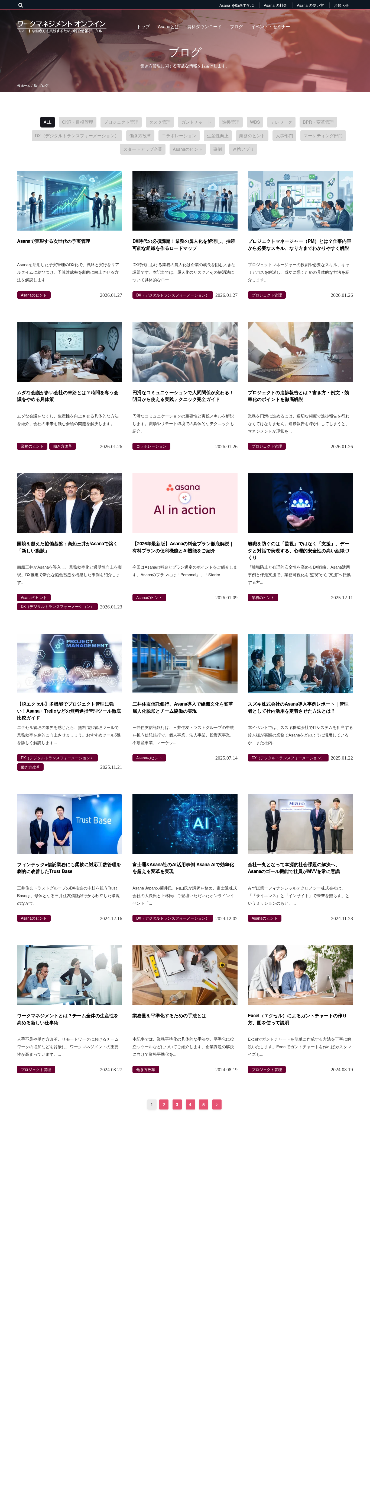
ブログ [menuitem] (236, 26)
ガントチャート (196, 122)
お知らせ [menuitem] (341, 5)
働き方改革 (140, 135)
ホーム (25, 85)
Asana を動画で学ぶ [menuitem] (236, 5)
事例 (217, 149)
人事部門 (284, 135)
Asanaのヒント (188, 149)
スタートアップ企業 (142, 149)
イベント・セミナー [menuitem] (270, 26)
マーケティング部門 (323, 135)
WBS (255, 122)
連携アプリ (243, 149)
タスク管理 (160, 122)
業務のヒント (252, 135)
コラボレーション (179, 135)
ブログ (43, 85)
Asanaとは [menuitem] (168, 26)
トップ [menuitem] (143, 26)
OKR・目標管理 (77, 122)
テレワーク (281, 122)
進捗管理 (230, 122)
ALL (47, 122)
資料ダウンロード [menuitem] (204, 26)
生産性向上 (218, 135)
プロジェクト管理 (121, 122)
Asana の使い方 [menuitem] (310, 5)
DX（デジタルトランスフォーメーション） (77, 135)
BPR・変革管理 (318, 122)
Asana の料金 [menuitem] (275, 5)
